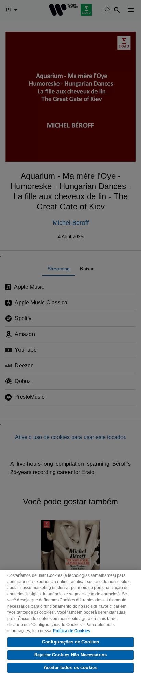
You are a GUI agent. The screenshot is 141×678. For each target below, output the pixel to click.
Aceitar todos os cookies (70, 667)
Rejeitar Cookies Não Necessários (70, 654)
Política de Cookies (71, 630)
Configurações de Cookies (70, 642)
